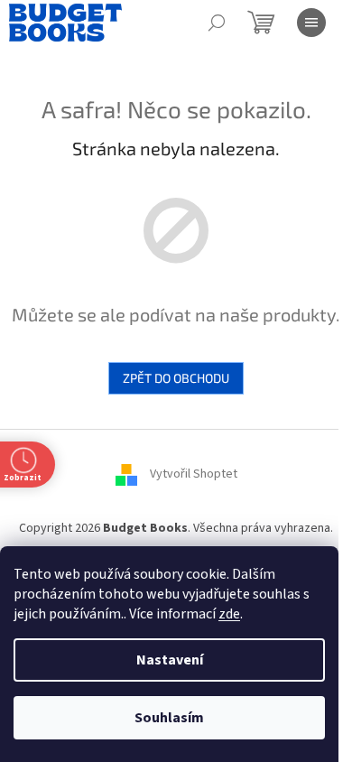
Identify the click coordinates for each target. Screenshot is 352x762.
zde (229, 614)
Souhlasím (169, 718)
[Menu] (311, 23)
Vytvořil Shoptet (193, 474)
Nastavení (169, 660)
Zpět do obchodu (176, 378)
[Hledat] (217, 23)
